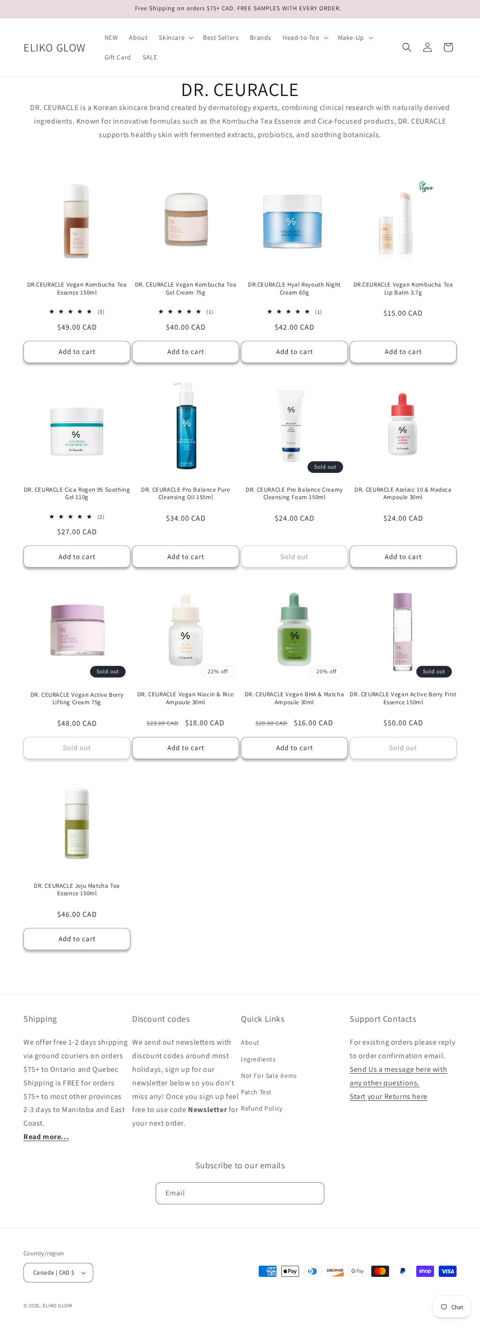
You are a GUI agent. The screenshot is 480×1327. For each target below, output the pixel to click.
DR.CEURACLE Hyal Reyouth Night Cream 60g (294, 288)
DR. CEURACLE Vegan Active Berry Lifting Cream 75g (77, 699)
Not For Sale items (269, 1075)
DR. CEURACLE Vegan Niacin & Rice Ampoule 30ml (185, 698)
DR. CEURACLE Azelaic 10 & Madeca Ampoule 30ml (402, 493)
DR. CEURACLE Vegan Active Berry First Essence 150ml (403, 698)
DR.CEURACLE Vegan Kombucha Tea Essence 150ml (77, 288)
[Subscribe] (313, 1193)
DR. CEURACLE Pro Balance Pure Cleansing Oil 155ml (185, 493)
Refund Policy (262, 1108)
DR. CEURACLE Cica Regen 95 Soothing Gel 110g (77, 493)
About (250, 1042)
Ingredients (258, 1059)
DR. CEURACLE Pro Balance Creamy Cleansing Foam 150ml (294, 493)
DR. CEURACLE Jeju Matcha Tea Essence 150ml (77, 890)
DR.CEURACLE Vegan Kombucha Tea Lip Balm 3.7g (403, 288)
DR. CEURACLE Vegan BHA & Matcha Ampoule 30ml (295, 698)
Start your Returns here (389, 1096)
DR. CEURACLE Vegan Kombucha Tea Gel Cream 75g (186, 288)
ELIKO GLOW (58, 1305)
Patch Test (256, 1092)
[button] (175, 37)
